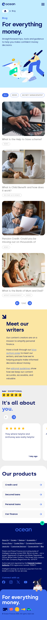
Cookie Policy (19, 543)
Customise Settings (18, 546)
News (14, 95)
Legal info (5, 546)
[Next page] (30, 303)
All (5, 95)
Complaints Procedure (34, 543)
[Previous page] (17, 303)
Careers (13, 540)
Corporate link (33, 546)
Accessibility (31, 540)
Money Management (32, 95)
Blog (42, 546)
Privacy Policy (7, 543)
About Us (5, 540)
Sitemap (22, 540)
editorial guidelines (20, 368)
